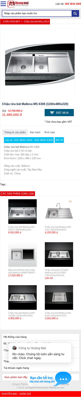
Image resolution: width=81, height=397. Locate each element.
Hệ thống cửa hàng (15, 336)
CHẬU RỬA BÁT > (13, 21)
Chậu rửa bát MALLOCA (36, 21)
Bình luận (49, 132)
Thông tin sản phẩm (15, 132)
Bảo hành (35, 132)
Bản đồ (59, 140)
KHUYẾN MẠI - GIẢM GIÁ (16, 393)
